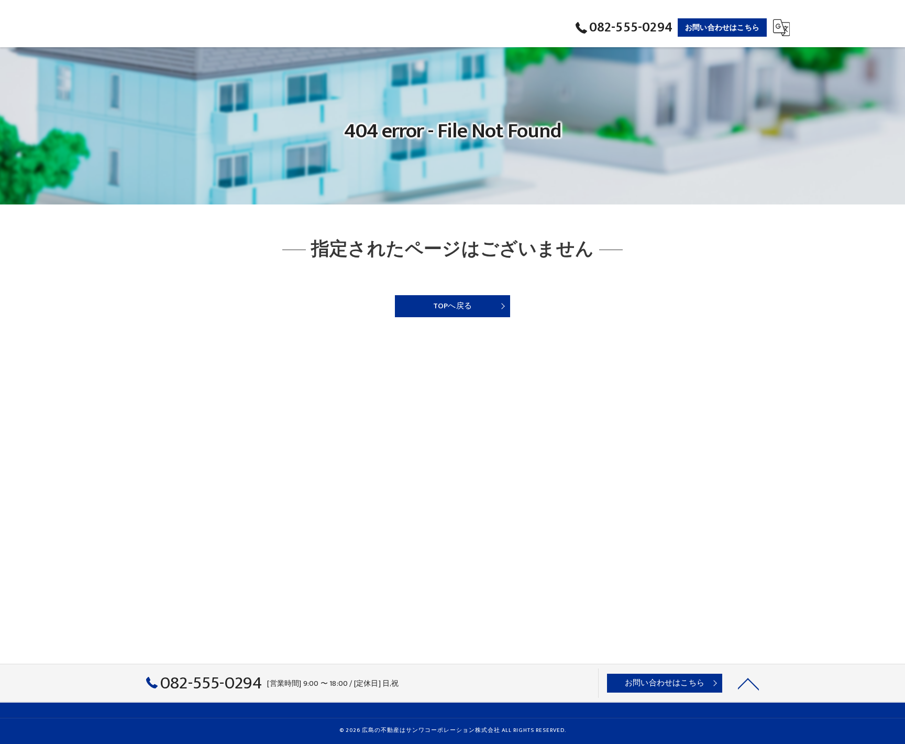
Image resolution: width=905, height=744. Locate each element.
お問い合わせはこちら (722, 27)
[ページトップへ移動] (748, 683)
